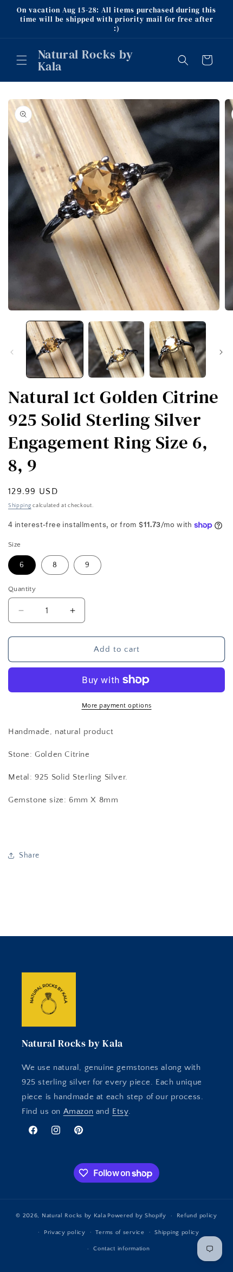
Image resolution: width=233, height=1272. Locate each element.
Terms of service (119, 1232)
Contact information (121, 1248)
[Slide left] (12, 352)
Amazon (78, 1111)
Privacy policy (65, 1232)
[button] (22, 60)
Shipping (19, 506)
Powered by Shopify (136, 1215)
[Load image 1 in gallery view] (55, 349)
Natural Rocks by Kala (74, 1215)
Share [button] (29, 855)
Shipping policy (176, 1232)
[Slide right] (221, 352)
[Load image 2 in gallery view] (116, 349)
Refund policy (197, 1215)
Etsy (120, 1111)
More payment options (117, 705)
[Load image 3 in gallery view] (178, 349)
